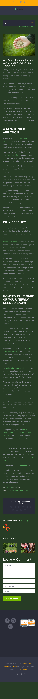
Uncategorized (13, 490)
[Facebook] (7, 620)
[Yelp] (10, 626)
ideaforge (8, 487)
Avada (14, 667)
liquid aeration (13, 155)
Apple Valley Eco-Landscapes (17, 368)
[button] (4, 548)
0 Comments (23, 490)
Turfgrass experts (10, 242)
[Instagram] (13, 620)
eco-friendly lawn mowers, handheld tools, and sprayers (17, 433)
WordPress (24, 669)
